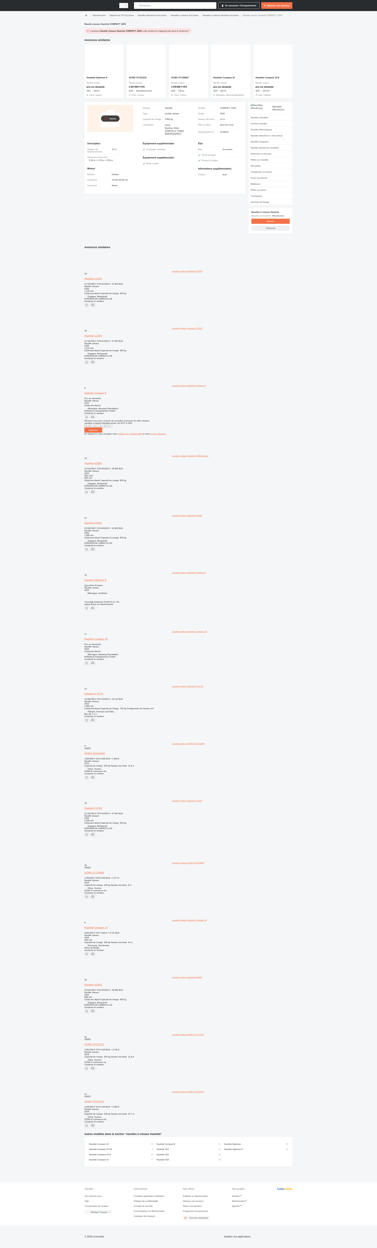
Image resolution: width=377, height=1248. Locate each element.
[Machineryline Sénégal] (100, 5)
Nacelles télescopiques (261, 129)
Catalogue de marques (144, 1216)
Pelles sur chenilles (259, 160)
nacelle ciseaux (172, 113)
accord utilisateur (158, 434)
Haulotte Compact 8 (95, 393)
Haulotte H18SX (93, 463)
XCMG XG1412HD (94, 753)
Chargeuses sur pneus (261, 172)
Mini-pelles (256, 166)
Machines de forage (260, 202)
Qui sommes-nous (93, 1196)
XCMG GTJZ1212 (138, 77)
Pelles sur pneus (258, 190)
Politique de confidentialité (146, 1201)
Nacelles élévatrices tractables (265, 148)
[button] (87, 304)
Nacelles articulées (259, 117)
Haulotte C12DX (93, 278)
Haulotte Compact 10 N (267, 77)
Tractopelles (256, 196)
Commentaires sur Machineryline (149, 1211)
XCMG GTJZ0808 (94, 872)
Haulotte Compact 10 (224, 77)
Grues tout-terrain (259, 178)
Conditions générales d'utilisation (149, 1196)
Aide (87, 1201)
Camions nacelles (259, 123)
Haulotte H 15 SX (93, 693)
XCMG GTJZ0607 (180, 77)
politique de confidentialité (130, 434)
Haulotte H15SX (93, 523)
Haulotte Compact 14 (96, 927)
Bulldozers (255, 184)
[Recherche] (137, 5)
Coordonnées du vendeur (97, 1206)
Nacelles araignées (259, 141)
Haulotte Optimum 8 (97, 77)
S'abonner (93, 430)
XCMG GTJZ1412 (94, 1101)
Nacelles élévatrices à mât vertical (266, 135)
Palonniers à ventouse (261, 154)
